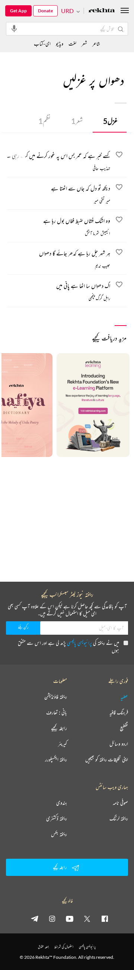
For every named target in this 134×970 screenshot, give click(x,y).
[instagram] (52, 918)
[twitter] (87, 918)
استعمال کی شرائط (63, 946)
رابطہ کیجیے (59, 728)
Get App (18, 10)
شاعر (96, 43)
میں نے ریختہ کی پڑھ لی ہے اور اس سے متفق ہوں (68, 646)
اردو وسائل (118, 744)
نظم (44, 120)
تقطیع (124, 728)
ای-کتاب (42, 43)
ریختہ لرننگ (118, 818)
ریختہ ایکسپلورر (56, 759)
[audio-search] (14, 28)
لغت (72, 43)
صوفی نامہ (120, 803)
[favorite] (119, 155)
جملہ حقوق (43, 946)
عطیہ (124, 697)
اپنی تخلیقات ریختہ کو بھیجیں (106, 759)
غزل (110, 120)
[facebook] (105, 918)
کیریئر (62, 744)
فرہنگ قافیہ (118, 712)
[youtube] (70, 918)
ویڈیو (59, 43)
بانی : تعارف (56, 712)
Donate (45, 10)
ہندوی (61, 803)
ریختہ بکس (59, 834)
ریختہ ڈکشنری (56, 818)
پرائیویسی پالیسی (79, 642)
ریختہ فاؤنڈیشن (55, 697)
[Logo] (101, 11)
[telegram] (35, 918)
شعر (77, 120)
